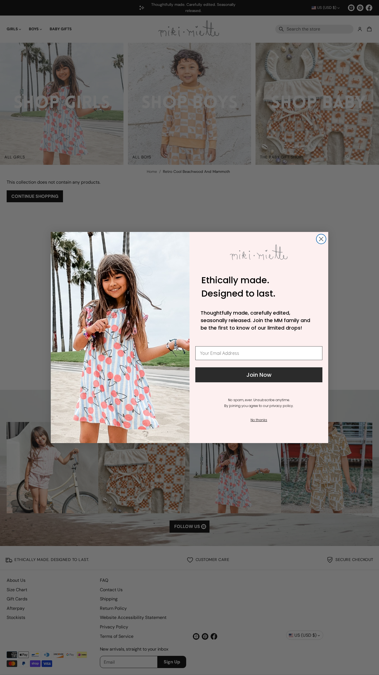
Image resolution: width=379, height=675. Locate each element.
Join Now (259, 375)
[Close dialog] (321, 239)
